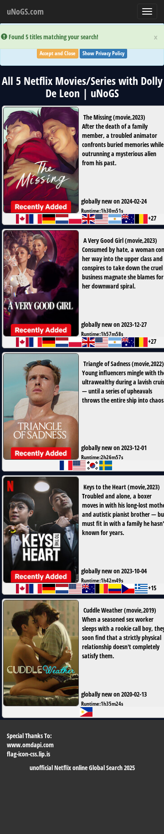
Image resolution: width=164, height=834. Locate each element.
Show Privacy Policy (103, 53)
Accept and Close (58, 53)
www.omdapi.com (30, 744)
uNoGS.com (25, 11)
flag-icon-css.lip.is (28, 754)
